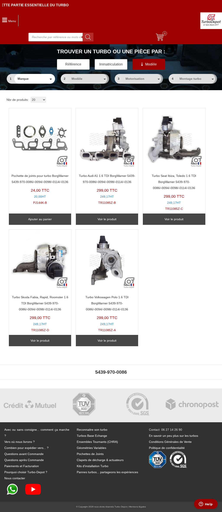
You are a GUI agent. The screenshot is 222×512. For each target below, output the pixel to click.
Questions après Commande (24, 460)
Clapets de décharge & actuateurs (100, 460)
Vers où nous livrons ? (19, 442)
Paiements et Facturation (21, 466)
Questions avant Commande (24, 454)
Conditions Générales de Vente (170, 442)
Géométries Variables (91, 448)
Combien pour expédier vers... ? (26, 448)
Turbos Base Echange (92, 435)
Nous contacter (14, 478)
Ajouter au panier (40, 219)
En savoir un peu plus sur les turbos (173, 435)
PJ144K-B (40, 189)
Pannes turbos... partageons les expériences (107, 472)
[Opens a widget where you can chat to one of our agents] (206, 504)
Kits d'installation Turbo (92, 466)
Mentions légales (137, 506)
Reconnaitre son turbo (92, 429)
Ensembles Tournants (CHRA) (97, 442)
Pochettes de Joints (90, 454)
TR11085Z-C (174, 192)
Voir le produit (107, 219)
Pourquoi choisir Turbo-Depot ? (25, 472)
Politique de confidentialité (167, 448)
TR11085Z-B (107, 189)
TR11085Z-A (107, 313)
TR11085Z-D (40, 313)
